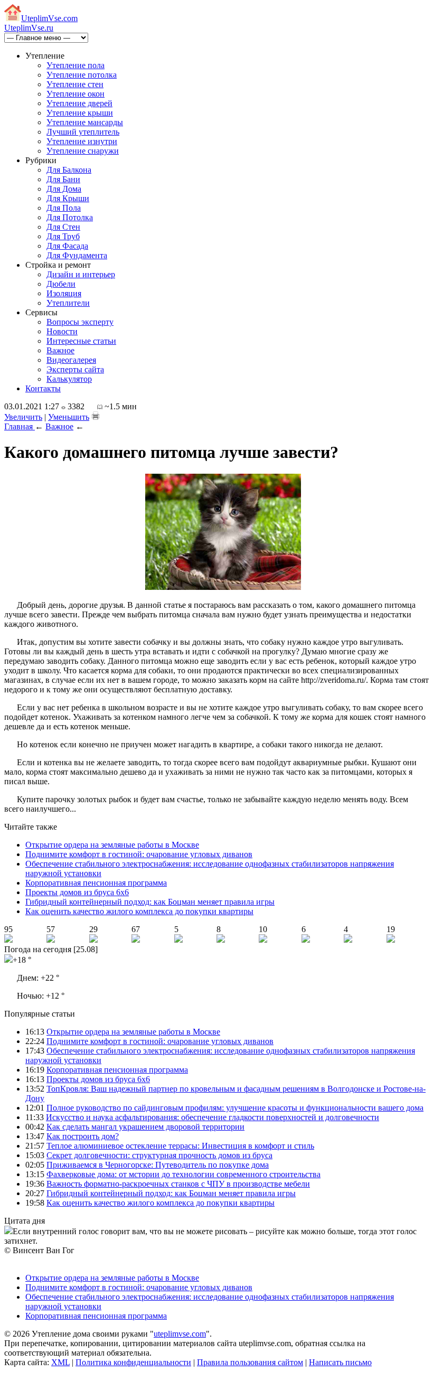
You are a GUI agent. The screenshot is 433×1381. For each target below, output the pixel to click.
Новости (62, 331)
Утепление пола (75, 65)
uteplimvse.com (180, 1333)
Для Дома (63, 188)
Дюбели (61, 283)
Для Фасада (67, 245)
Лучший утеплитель (82, 131)
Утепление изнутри (81, 141)
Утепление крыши (79, 112)
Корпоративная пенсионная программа (96, 882)
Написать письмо (340, 1362)
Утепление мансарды (84, 122)
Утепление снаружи (82, 150)
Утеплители (68, 302)
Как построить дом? (82, 1136)
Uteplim (49, 18)
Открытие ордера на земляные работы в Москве (112, 844)
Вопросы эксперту (80, 321)
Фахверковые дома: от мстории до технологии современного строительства (183, 1174)
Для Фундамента (76, 255)
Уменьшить (68, 416)
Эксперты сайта (75, 369)
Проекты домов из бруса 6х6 (77, 892)
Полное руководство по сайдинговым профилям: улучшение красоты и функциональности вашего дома (234, 1107)
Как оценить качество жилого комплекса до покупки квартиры (139, 911)
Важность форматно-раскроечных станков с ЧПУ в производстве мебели (178, 1183)
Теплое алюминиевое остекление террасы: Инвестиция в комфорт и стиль (180, 1145)
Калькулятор (69, 378)
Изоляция (63, 293)
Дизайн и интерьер (80, 274)
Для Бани (63, 179)
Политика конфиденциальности (133, 1362)
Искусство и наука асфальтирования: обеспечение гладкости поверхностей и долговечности (212, 1117)
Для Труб (63, 236)
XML (60, 1362)
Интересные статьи (81, 340)
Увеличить (23, 416)
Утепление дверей (79, 103)
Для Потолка (69, 217)
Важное (60, 350)
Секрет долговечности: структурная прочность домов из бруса (159, 1155)
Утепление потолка (81, 74)
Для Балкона (68, 169)
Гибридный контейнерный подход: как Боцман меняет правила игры (150, 901)
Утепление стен (74, 84)
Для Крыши (67, 198)
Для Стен (63, 226)
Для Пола (63, 207)
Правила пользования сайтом (250, 1362)
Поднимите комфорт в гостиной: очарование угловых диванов (138, 854)
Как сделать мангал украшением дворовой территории (145, 1126)
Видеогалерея (71, 359)
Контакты (43, 388)
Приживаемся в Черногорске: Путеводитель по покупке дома (157, 1164)
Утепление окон (75, 93)
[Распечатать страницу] (95, 415)
